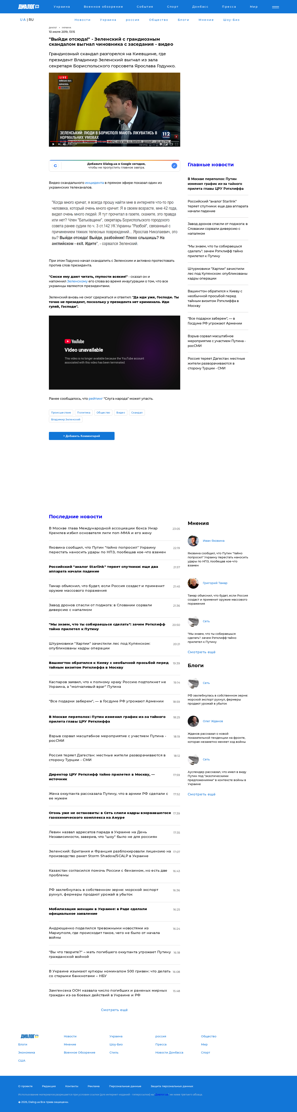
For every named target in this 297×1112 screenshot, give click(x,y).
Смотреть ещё (114, 1010)
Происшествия (61, 412)
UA (23, 20)
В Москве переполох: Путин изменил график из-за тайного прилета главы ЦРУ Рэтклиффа (216, 184)
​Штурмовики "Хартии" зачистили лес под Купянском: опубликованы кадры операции (218, 273)
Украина (66, 28)
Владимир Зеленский (65, 419)
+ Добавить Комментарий (81, 436)
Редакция (49, 1086)
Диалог (53, 28)
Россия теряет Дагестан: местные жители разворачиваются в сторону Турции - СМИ (216, 363)
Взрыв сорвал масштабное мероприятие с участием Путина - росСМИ (217, 341)
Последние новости (75, 516)
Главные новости (211, 164)
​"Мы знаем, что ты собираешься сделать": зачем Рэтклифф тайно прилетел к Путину (215, 251)
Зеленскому (77, 281)
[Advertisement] (114, 473)
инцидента (95, 183)
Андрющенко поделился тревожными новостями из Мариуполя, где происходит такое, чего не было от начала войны (104, 932)
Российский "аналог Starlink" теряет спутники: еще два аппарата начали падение (218, 206)
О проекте (25, 1086)
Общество (103, 412)
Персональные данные (125, 1086)
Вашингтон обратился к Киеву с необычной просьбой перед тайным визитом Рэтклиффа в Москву (215, 298)
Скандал (137, 412)
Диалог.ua (161, 1094)
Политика (83, 412)
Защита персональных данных (172, 1086)
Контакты (71, 1086)
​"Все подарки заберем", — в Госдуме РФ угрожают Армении (106, 701)
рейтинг (96, 399)
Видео (120, 412)
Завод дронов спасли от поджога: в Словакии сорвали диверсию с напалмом (218, 228)
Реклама (94, 1086)
